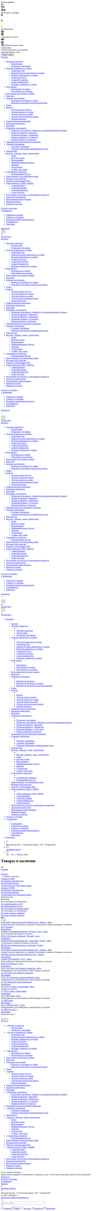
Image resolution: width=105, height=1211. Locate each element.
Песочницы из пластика (21, 91)
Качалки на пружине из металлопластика (29, 103)
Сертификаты (12, 222)
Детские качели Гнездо (21, 110)
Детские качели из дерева (22, 112)
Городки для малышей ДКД (18, 181)
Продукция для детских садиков (20, 94)
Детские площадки (14, 61)
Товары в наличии (14, 204)
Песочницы (11, 87)
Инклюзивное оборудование (18, 199)
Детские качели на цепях (22, 114)
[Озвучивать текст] (2, 40)
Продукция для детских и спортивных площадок (27, 195)
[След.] (2, 1016)
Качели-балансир (18, 119)
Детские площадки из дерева (19, 68)
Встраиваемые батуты (21, 174)
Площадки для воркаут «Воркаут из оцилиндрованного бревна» (39, 130)
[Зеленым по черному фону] (2, 27)
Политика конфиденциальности (20, 219)
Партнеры (10, 224)
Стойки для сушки (19, 169)
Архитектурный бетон (16, 197)
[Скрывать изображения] (2, 35)
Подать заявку (7, 55)
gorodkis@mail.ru (13, 849)
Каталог (4, 57)
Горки (8, 105)
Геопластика (11, 151)
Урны (13, 156)
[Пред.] (1, 1016)
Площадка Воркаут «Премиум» (25, 135)
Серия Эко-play (18, 192)
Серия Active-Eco (18, 77)
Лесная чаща (16, 64)
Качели (9, 107)
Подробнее (6, 929)
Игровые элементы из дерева (24, 84)
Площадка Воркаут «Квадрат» (24, 133)
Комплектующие (13, 202)
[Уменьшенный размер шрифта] (2, 4)
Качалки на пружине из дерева (24, 100)
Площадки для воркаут (16, 128)
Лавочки (15, 165)
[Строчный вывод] (4, 920)
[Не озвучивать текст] (2, 43)
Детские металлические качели (24, 117)
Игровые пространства (16, 179)
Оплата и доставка (9, 208)
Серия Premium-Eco (19, 190)
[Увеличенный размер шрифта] (3, 10)
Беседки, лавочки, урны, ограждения (22, 153)
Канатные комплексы (15, 123)
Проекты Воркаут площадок (23, 140)
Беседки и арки (18, 158)
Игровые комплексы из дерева (24, 75)
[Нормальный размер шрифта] (2, 7)
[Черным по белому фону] (2, 15)
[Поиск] (3, 231)
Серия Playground (19, 188)
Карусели (10, 96)
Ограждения (16, 167)
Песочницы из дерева (20, 89)
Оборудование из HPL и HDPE (20, 183)
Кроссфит (10, 126)
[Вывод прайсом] (5, 920)
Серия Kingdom (18, 185)
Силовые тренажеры (20, 146)
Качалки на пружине (15, 98)
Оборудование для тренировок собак (22, 176)
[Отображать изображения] (2, 32)
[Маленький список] (2, 918)
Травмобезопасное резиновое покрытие (23, 142)
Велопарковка (17, 160)
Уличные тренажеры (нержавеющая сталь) (29, 149)
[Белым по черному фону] (2, 18)
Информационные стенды (22, 162)
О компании (6, 210)
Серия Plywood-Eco (19, 80)
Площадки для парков (20, 66)
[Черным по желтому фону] (2, 24)
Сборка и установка (15, 217)
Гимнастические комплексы (18, 121)
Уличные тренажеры (15, 144)
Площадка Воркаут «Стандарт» (25, 137)
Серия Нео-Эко (18, 71)
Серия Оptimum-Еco (20, 82)
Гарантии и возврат (14, 215)
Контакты (5, 228)
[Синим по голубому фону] (2, 21)
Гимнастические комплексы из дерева (27, 73)
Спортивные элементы (16, 172)
